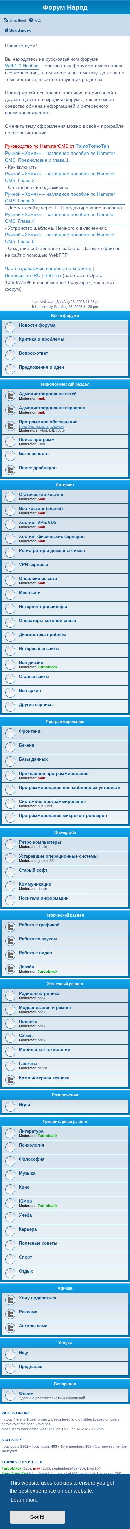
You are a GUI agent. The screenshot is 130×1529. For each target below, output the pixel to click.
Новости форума (37, 325)
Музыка (27, 1173)
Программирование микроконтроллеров (63, 815)
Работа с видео (35, 952)
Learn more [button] (24, 1500)
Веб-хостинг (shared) (41, 508)
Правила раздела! (34, 426)
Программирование (65, 721)
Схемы (26, 1035)
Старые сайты (34, 676)
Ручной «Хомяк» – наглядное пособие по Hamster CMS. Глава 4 (60, 218)
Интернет (65, 485)
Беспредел (65, 1384)
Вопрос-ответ (33, 353)
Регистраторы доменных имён (52, 550)
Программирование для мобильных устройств (69, 787)
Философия (32, 1159)
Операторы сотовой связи (47, 620)
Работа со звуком (38, 938)
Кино (24, 1187)
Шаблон (57, 426)
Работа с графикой (39, 924)
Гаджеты (28, 1063)
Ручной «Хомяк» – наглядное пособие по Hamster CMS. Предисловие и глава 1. (60, 157)
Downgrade (65, 832)
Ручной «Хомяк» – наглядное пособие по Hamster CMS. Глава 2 (60, 177)
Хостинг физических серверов (52, 536)
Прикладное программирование (53, 773)
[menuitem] (14, 20)
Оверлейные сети (38, 578)
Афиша (65, 1288)
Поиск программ (37, 439)
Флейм (26, 1393)
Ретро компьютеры (40, 842)
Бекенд (26, 745)
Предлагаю (30, 1366)
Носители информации (44, 898)
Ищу (23, 1352)
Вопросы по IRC (22, 275)
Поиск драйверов (38, 467)
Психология (31, 1145)
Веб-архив (30, 690)
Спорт (25, 1257)
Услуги (65, 1343)
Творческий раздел (65, 915)
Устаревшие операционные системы (58, 856)
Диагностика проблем (42, 634)
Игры (24, 1104)
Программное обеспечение (48, 421)
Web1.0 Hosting (22, 65)
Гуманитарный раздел (65, 1121)
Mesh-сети (30, 592)
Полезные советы (38, 1243)
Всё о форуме (65, 315)
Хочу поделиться (37, 1297)
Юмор (25, 1201)
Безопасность (34, 453)
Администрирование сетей (48, 393)
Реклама (28, 1311)
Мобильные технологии (44, 1049)
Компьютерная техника (44, 1077)
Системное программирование (52, 801)
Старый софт (33, 870)
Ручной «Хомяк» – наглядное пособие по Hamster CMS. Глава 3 (60, 197)
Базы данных (33, 759)
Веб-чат (52, 275)
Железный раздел (65, 984)
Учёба (25, 1215)
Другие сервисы (36, 704)
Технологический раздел (65, 384)
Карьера (28, 1229)
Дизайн (26, 966)
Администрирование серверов (52, 407)
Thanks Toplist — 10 (22, 1462)
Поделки (28, 1021)
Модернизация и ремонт (45, 1007)
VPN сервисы (33, 564)
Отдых (26, 1271)
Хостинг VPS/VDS (38, 522)
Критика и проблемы (41, 339)
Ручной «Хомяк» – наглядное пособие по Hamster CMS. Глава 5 (60, 238)
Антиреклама (33, 1325)
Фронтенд (29, 731)
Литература (31, 1131)
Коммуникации (35, 884)
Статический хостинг (41, 494)
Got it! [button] (37, 1517)
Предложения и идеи (41, 367)
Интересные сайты (39, 648)
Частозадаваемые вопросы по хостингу (48, 268)
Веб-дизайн (31, 662)
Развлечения (65, 1095)
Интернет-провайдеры (43, 606)
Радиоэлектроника (39, 993)
